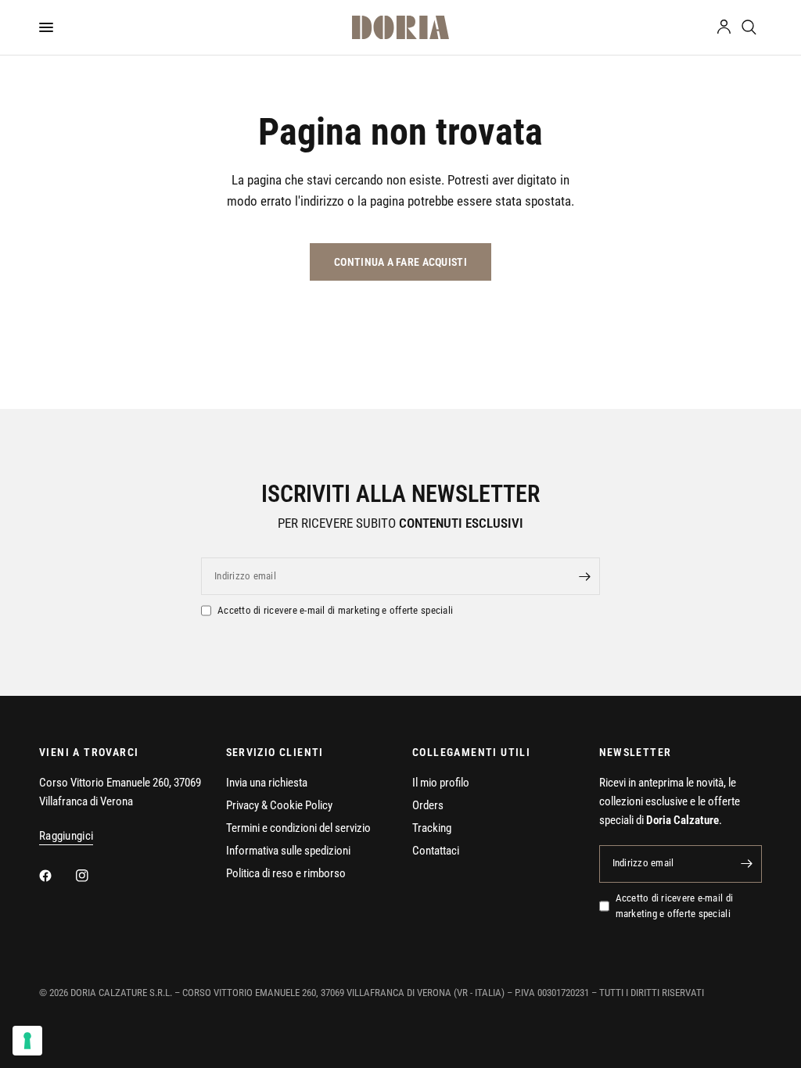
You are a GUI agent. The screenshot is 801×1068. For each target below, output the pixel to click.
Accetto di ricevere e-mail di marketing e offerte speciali (335, 610)
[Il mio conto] (724, 27)
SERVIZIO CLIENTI (275, 752)
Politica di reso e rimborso (286, 873)
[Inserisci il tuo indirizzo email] (584, 576)
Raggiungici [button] (66, 836)
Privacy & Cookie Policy (279, 805)
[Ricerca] (749, 27)
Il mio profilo (440, 783)
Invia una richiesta (266, 783)
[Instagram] (93, 875)
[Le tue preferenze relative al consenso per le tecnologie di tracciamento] (27, 1040)
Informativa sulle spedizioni (288, 851)
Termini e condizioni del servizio (298, 828)
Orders (428, 805)
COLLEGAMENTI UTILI (471, 752)
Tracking (431, 828)
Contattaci (435, 851)
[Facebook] (56, 875)
